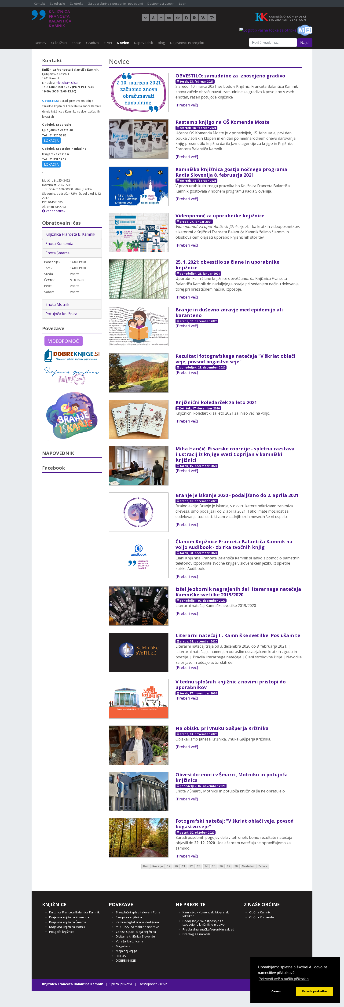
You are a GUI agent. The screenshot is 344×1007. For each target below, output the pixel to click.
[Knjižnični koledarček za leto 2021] (138, 419)
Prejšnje (157, 866)
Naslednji (248, 866)
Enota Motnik (57, 304)
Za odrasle (57, 4)
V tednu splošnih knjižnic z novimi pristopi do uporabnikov (231, 684)
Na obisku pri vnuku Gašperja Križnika (222, 728)
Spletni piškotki (121, 984)
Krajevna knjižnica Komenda (69, 917)
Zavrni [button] (276, 991)
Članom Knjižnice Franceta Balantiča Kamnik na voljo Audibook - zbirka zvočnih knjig (234, 544)
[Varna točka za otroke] (267, 29)
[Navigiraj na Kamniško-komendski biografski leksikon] (282, 16)
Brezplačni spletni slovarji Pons (138, 912)
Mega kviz (123, 946)
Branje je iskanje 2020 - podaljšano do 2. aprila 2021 (237, 495)
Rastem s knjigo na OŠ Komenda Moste (223, 122)
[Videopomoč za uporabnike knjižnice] (138, 232)
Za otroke (77, 4)
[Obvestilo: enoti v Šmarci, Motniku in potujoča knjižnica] (138, 791)
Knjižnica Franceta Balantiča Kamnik (74, 912)
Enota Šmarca (57, 252)
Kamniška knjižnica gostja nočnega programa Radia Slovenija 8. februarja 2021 (231, 172)
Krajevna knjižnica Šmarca (67, 922)
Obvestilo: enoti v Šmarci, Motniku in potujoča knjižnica (232, 777)
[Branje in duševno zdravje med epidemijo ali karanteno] (138, 326)
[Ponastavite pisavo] (153, 17)
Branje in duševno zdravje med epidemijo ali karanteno (229, 312)
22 (191, 866)
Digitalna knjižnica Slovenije (135, 936)
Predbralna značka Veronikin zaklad (208, 929)
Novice (123, 42)
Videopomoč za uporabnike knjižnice (220, 215)
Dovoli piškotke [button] (314, 991)
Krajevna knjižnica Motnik (67, 927)
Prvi (145, 866)
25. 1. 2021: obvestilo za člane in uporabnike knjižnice (227, 265)
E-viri (108, 42)
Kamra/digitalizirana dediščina (137, 922)
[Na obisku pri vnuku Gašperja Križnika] (138, 744)
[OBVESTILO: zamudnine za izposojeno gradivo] (138, 92)
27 (228, 866)
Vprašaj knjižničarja (129, 941)
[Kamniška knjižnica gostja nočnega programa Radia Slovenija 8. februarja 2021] (138, 185)
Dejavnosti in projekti (187, 42)
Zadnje (262, 866)
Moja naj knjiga (126, 951)
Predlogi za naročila (197, 934)
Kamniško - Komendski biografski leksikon (206, 914)
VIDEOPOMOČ (63, 341)
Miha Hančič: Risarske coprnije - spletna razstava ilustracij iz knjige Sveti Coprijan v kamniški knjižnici (235, 454)
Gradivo (92, 42)
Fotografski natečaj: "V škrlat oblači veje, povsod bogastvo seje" (235, 824)
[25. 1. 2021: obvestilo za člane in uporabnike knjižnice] (138, 278)
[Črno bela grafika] (212, 17)
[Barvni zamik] (203, 17)
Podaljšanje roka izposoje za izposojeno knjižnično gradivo (204, 923)
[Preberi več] (187, 105)
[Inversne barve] (195, 17)
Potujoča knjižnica (61, 313)
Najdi (304, 42)
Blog (161, 42)
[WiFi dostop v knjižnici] (304, 29)
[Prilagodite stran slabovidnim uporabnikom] (178, 17)
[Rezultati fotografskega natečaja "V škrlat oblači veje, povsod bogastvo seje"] (138, 372)
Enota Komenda (59, 243)
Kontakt (39, 4)
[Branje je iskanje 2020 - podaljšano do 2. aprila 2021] (138, 511)
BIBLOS (121, 956)
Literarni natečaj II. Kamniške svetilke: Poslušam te (238, 635)
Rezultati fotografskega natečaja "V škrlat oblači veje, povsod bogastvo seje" (235, 359)
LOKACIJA (51, 140)
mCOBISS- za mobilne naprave (137, 927)
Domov (40, 42)
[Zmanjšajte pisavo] (145, 17)
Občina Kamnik (260, 912)
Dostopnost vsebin (160, 4)
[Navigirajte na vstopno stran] (51, 18)
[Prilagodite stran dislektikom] (186, 17)
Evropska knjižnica (129, 917)
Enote (76, 42)
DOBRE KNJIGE (126, 960)
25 (213, 866)
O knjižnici (59, 42)
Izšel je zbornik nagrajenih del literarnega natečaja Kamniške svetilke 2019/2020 (238, 592)
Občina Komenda (261, 917)
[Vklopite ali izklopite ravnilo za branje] (169, 17)
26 (221, 866)
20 (176, 866)
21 (183, 866)
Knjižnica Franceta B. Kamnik (70, 234)
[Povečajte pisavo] (161, 17)
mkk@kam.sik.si (67, 82)
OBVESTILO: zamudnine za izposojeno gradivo (230, 76)
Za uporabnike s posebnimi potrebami (115, 4)
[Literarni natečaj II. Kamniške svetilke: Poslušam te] (138, 652)
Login (183, 4)
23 (198, 866)
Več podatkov (55, 211)
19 (168, 866)
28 (236, 866)
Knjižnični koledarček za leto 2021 (216, 402)
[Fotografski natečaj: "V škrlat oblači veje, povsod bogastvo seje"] (138, 837)
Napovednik (143, 42)
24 (206, 866)
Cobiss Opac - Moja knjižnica (136, 932)
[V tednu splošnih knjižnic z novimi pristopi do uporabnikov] (138, 698)
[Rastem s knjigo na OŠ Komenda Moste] (138, 138)
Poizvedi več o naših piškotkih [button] (284, 979)
